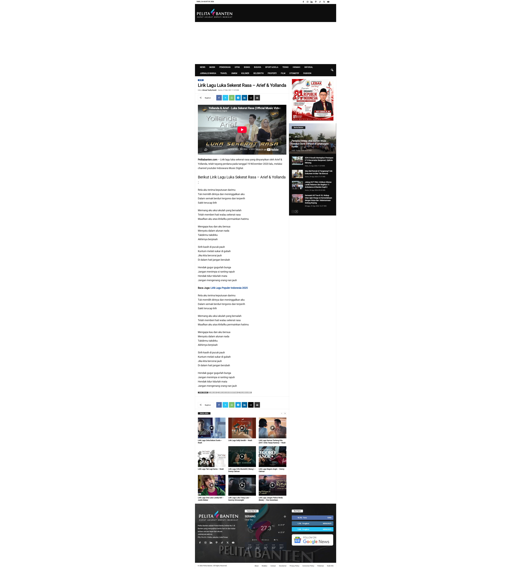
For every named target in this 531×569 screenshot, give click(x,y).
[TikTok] (320, 2)
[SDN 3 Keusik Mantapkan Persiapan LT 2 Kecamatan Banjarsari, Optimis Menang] (297, 161)
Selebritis (258, 73)
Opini (237, 67)
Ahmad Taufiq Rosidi (209, 90)
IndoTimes (223, 537)
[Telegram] (238, 97)
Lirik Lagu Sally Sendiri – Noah (240, 440)
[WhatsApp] (232, 97)
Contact (273, 566)
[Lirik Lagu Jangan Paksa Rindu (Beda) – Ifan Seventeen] (272, 485)
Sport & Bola (271, 67)
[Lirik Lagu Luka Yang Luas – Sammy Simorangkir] (242, 485)
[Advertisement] (265, 42)
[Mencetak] (257, 97)
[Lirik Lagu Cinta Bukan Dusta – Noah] (212, 428)
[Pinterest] (315, 2)
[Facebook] (303, 2)
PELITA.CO (202, 537)
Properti (272, 73)
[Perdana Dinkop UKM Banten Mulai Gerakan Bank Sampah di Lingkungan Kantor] (312, 138)
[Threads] (332, 2)
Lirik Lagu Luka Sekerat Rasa (228, 392)
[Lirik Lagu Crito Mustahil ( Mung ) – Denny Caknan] (242, 456)
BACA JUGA (204, 413)
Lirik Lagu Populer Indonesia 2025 (229, 287)
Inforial (308, 67)
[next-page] (285, 413)
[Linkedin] (311, 2)
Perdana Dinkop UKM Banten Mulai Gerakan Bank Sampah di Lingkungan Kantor (310, 144)
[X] (324, 2)
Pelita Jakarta (212, 537)
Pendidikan (225, 67)
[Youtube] (328, 2)
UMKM (234, 73)
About (257, 566)
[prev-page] (281, 413)
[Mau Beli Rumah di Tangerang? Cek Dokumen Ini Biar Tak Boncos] (297, 174)
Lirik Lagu (213, 392)
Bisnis (247, 67)
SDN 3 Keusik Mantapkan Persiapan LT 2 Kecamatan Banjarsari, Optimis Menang (319, 160)
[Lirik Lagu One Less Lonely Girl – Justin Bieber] (212, 485)
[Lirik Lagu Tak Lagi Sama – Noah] (212, 456)
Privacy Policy (294, 566)
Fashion (307, 73)
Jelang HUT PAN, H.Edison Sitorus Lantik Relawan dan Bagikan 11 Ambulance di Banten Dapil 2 (318, 184)
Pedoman (320, 566)
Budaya (257, 67)
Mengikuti (327, 523)
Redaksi (264, 566)
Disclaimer (283, 566)
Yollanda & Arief (245, 392)
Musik (212, 67)
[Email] (251, 97)
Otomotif (294, 73)
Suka (329, 518)
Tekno (285, 67)
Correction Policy (308, 566)
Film (283, 73)
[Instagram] (307, 2)
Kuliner (245, 73)
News (202, 67)
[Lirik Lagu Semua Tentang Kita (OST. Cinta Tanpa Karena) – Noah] (272, 428)
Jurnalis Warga (208, 73)
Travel (223, 73)
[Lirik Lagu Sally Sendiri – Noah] (242, 428)
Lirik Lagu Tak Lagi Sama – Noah (211, 469)
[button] (332, 70)
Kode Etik (330, 566)
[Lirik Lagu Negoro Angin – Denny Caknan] (272, 456)
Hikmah (296, 67)
